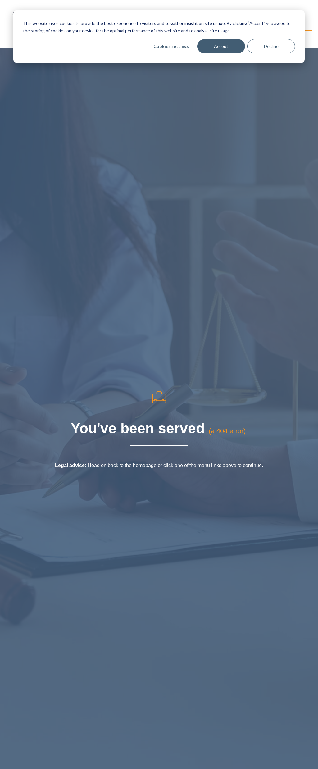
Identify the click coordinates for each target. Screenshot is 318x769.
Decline (271, 46)
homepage (145, 465)
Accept (221, 46)
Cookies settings (171, 46)
